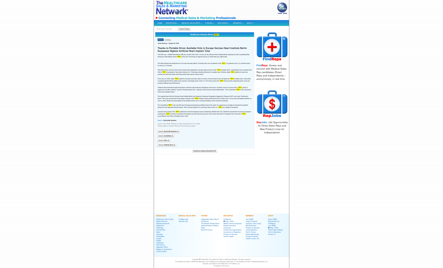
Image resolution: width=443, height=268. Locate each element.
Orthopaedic (160, 236)
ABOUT (250, 23)
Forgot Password (251, 221)
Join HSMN (249, 219)
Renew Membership (252, 234)
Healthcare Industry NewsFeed (203, 151)
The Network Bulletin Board (210, 223)
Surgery (159, 238)
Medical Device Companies (232, 223)
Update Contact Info (252, 238)
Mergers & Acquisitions (164, 249)
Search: (168, 131)
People (158, 240)
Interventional (160, 230)
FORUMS (209, 23)
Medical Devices (161, 221)
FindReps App (183, 219)
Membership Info (273, 221)
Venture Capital (161, 251)
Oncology (159, 234)
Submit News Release (275, 230)
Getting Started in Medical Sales (210, 226)
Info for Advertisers (274, 232)
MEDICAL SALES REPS (191, 23)
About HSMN (272, 219)
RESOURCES (222, 23)
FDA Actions (160, 245)
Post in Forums (251, 232)
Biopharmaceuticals (162, 223)
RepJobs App (183, 221)
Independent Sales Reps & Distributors (210, 220)
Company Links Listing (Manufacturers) (253, 224)
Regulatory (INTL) (162, 247)
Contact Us (272, 234)
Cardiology (159, 228)
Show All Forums (207, 230)
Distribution (160, 243)
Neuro (158, 232)
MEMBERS (237, 23)
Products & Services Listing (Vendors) (253, 229)
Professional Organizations (232, 230)
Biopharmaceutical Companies (229, 226)
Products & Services (230, 234)
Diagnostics (160, 225)
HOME (159, 23)
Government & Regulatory (232, 232)
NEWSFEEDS (171, 23)
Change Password (252, 236)
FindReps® (227, 219)
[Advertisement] (233, 8)
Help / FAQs (229, 221)
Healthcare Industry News (165, 219)
